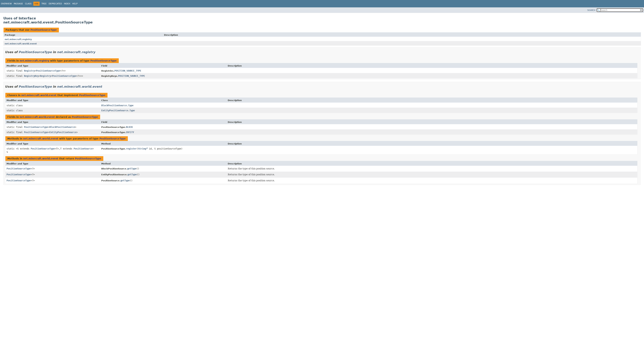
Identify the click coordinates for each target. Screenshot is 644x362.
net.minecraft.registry (18, 39)
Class (28, 4)
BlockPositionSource (62, 127)
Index (67, 4)
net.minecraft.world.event (21, 43)
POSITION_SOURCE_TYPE (127, 70)
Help (74, 4)
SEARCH (591, 10)
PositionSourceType (44, 29)
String (142, 148)
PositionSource (83, 148)
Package (18, 4)
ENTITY (130, 132)
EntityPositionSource (62, 132)
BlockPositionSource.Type (117, 105)
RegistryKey (31, 76)
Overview (6, 4)
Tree (44, 4)
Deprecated (55, 4)
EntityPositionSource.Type (118, 110)
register (131, 148)
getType (132, 168)
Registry (29, 70)
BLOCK (129, 127)
